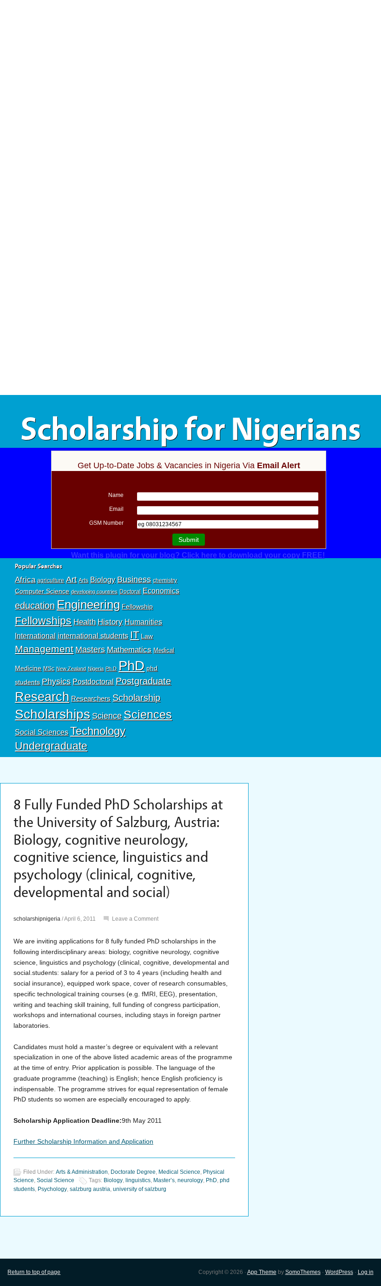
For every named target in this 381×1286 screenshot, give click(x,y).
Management (44, 648)
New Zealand (71, 668)
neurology (190, 1180)
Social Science (55, 1180)
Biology (102, 579)
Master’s (164, 1180)
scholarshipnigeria (36, 919)
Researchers (91, 698)
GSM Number (106, 523)
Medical (163, 650)
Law (147, 636)
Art (71, 579)
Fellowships (43, 621)
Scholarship (136, 698)
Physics (56, 681)
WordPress (339, 1272)
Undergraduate (51, 746)
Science (107, 715)
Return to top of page (33, 1272)
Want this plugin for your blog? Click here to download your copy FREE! (198, 555)
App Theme (261, 1272)
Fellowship (137, 606)
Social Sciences (41, 732)
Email (116, 509)
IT (134, 635)
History (110, 622)
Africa (25, 579)
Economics (161, 590)
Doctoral (130, 591)
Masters (90, 649)
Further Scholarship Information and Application (83, 1141)
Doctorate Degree (133, 1172)
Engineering (88, 604)
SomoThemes (303, 1272)
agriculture (50, 580)
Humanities (143, 622)
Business (134, 579)
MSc (48, 668)
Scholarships (52, 714)
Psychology (52, 1189)
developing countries (94, 591)
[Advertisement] (190, 68)
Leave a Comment (135, 919)
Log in (366, 1272)
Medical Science (179, 1172)
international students (93, 635)
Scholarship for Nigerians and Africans (190, 446)
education (35, 605)
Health (84, 622)
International (35, 635)
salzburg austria (90, 1189)
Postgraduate (143, 681)
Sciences (148, 714)
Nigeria (96, 668)
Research (42, 696)
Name (116, 495)
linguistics (138, 1180)
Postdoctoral (93, 682)
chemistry (165, 580)
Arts (83, 580)
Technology (97, 731)
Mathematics (129, 649)
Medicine (28, 668)
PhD (131, 665)
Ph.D (111, 668)
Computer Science (42, 591)
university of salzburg (139, 1189)
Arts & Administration (82, 1172)
